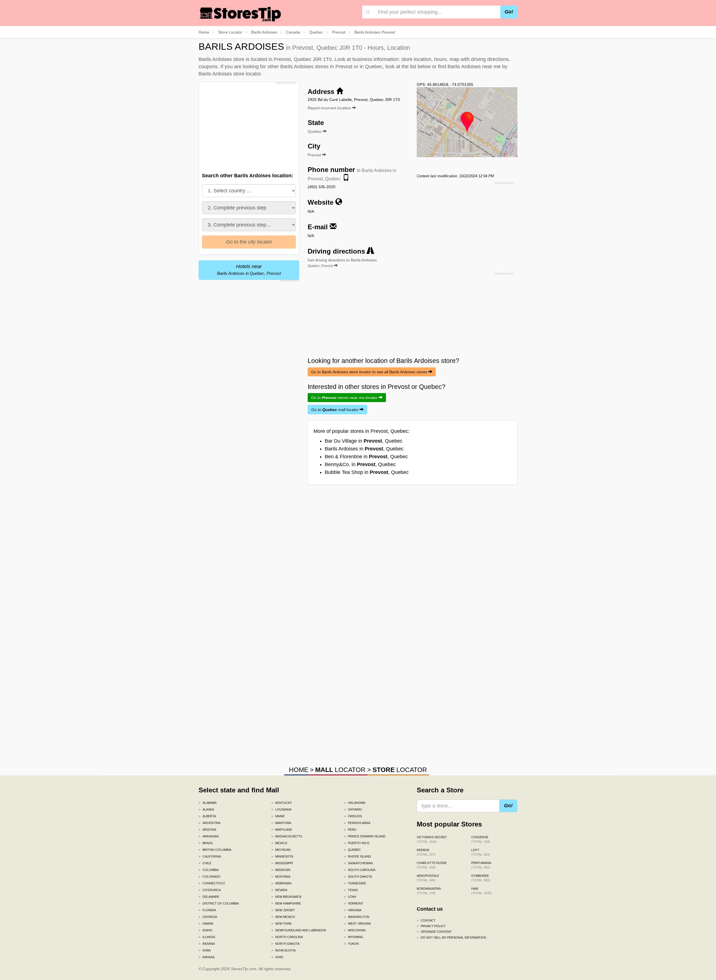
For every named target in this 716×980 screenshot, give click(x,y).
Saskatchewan (358, 863)
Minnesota (282, 856)
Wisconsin (355, 930)
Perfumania (481, 865)
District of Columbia (219, 903)
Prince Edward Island (364, 836)
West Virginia (357, 923)
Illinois (207, 937)
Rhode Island (357, 856)
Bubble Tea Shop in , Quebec (367, 472)
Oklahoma (354, 802)
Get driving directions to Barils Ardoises (342, 263)
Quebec (352, 849)
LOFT (480, 852)
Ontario (353, 809)
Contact (426, 920)
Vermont (353, 903)
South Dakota (358, 876)
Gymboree (480, 878)
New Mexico (283, 916)
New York (281, 923)
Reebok (426, 852)
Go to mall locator (335, 409)
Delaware (209, 896)
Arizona (207, 829)
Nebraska (281, 883)
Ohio (277, 957)
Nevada (279, 890)
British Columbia (215, 849)
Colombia (209, 870)
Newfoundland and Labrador (298, 930)
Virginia (352, 910)
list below (420, 66)
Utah (350, 896)
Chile (205, 863)
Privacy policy (431, 926)
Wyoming (353, 937)
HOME (298, 769)
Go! (509, 12)
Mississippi (282, 863)
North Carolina (287, 937)
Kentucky (281, 802)
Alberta (207, 816)
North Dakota (285, 943)
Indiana (207, 943)
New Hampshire (286, 903)
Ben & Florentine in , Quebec (366, 456)
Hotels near (249, 270)
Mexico (279, 843)
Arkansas (209, 836)
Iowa (205, 950)
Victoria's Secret (432, 839)
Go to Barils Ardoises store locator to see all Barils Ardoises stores (369, 372)
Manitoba (281, 823)
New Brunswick (286, 896)
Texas (351, 890)
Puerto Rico (356, 843)
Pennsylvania (357, 823)
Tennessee (355, 883)
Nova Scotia (283, 950)
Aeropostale (428, 878)
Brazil (206, 843)
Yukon (351, 943)
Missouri (280, 870)
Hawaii (206, 923)
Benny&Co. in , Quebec (360, 464)
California (210, 856)
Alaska (206, 809)
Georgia (208, 916)
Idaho (205, 930)
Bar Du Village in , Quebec (363, 441)
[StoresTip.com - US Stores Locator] (240, 14)
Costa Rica (210, 890)
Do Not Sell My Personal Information (451, 937)
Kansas (207, 957)
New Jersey (283, 910)
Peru (350, 829)
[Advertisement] (248, 125)
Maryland (281, 829)
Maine (278, 816)
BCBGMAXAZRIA (429, 891)
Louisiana (281, 809)
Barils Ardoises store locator (230, 74)
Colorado (209, 876)
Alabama (207, 802)
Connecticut (212, 883)
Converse (480, 839)
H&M (481, 891)
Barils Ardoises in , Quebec (364, 449)
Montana (280, 876)
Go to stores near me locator (345, 397)
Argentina (209, 823)
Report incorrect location (330, 108)
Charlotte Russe (432, 865)
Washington (356, 916)
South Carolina (359, 870)
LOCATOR (340, 769)
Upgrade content (434, 931)
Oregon (353, 816)
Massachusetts (286, 836)
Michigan (281, 849)
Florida (207, 910)
